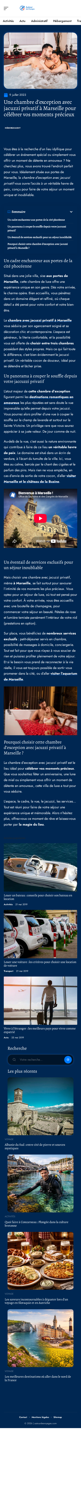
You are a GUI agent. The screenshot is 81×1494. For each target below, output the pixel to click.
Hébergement (13, 128)
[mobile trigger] (7, 8)
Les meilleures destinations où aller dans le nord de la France (38, 1378)
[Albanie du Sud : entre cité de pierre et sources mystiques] (40, 1106)
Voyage (9, 1139)
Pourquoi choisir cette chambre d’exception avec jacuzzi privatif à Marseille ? (38, 246)
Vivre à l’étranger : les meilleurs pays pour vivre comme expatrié (40, 1030)
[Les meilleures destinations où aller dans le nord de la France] (40, 1338)
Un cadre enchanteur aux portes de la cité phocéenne (36, 220)
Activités (8, 904)
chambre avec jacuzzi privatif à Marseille (40, 320)
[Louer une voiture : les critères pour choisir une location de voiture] (40, 934)
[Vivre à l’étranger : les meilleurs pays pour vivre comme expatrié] (40, 1001)
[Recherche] (74, 8)
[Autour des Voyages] (27, 8)
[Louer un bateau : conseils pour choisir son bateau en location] (40, 867)
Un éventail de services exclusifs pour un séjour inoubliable (40, 237)
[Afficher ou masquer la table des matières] (49, 212)
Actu (6, 1037)
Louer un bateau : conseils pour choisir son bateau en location (38, 897)
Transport (8, 971)
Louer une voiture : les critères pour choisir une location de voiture (40, 964)
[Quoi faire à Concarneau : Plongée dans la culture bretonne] (40, 1183)
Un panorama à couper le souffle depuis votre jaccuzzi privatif (37, 228)
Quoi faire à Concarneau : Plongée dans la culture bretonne (36, 1224)
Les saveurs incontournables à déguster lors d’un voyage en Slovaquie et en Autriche (36, 1301)
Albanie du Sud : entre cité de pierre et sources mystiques (35, 1146)
